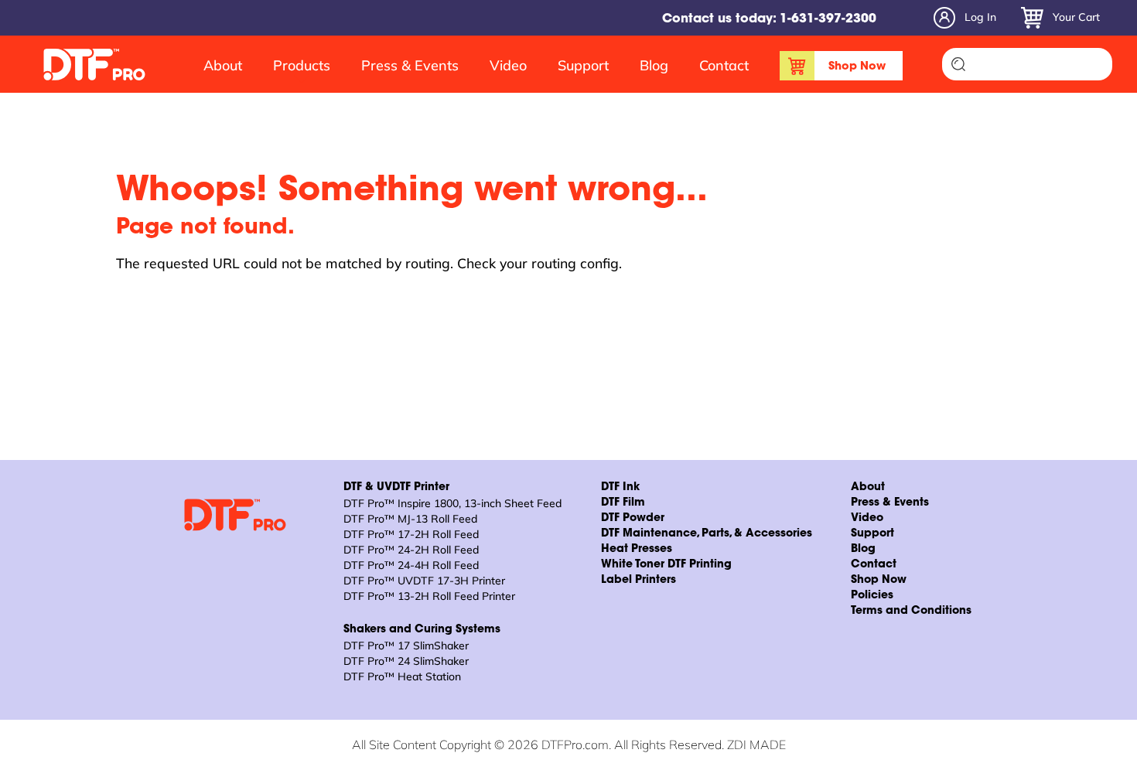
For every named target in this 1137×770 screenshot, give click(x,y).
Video (508, 65)
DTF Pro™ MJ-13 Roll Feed (410, 519)
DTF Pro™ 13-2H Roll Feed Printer (429, 596)
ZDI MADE (756, 744)
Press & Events (410, 65)
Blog (654, 65)
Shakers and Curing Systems (421, 630)
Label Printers (638, 580)
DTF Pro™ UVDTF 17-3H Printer (424, 581)
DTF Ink (620, 487)
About (222, 65)
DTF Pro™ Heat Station (402, 676)
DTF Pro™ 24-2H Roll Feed (411, 550)
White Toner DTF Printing (666, 565)
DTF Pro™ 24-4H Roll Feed (411, 565)
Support (583, 65)
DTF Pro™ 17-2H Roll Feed (411, 534)
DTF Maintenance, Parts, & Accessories (706, 534)
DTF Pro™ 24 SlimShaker (406, 661)
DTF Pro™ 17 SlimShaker (406, 645)
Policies (872, 596)
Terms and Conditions (911, 611)
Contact (724, 65)
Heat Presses (636, 549)
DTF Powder (632, 518)
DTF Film (623, 503)
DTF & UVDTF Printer (396, 487)
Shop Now (857, 67)
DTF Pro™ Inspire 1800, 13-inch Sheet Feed (452, 503)
